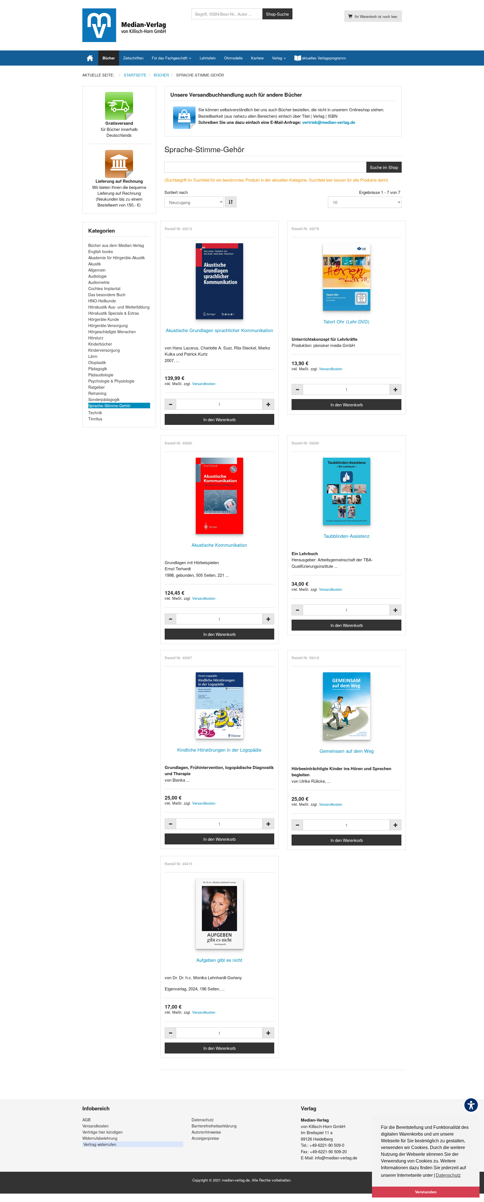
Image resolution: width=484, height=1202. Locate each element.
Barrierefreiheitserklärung (214, 1126)
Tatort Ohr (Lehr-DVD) (346, 321)
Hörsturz (95, 338)
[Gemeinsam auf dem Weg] (346, 706)
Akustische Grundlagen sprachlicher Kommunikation (219, 330)
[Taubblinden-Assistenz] (346, 491)
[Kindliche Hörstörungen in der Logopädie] (219, 705)
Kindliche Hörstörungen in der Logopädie (219, 749)
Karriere (257, 58)
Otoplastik (97, 362)
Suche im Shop (384, 167)
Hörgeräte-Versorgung (108, 325)
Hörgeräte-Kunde (103, 319)
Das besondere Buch (106, 294)
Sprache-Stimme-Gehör (109, 405)
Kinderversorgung (104, 350)
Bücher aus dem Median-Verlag (116, 245)
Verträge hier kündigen (102, 1132)
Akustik (94, 264)
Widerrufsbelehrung (99, 1138)
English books (100, 251)
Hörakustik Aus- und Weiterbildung (119, 307)
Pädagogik (97, 368)
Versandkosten (203, 383)
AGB (86, 1119)
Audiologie (97, 276)
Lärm (92, 356)
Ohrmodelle (233, 58)
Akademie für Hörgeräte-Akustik (116, 257)
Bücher (109, 58)
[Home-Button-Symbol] (90, 58)
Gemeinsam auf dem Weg (347, 750)
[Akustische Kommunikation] (219, 496)
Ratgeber (96, 387)
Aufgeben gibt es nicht (219, 959)
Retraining (97, 393)
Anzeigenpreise (205, 1138)
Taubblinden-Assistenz (346, 535)
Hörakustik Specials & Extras (113, 313)
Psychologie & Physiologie (111, 381)
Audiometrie (99, 282)
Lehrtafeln (208, 58)
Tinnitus (95, 418)
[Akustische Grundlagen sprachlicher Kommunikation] (219, 281)
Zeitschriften (133, 58)
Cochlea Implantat (104, 288)
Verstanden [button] (426, 1192)
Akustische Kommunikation (219, 544)
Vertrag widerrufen (99, 1144)
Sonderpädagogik (104, 399)
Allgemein (97, 270)
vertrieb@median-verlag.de (328, 122)
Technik (95, 412)
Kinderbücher (100, 344)
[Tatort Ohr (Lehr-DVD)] (346, 277)
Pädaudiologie (100, 374)
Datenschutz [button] (448, 1175)
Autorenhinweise (206, 1132)
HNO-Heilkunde (102, 301)
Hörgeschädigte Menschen (112, 331)
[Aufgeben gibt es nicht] (219, 913)
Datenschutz (203, 1119)
